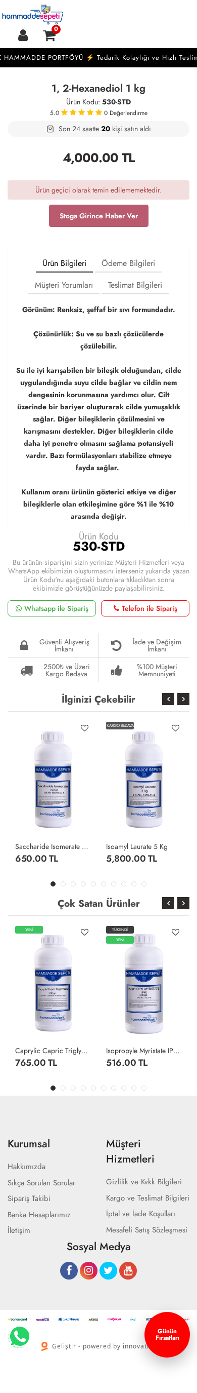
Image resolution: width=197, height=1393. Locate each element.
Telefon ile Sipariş (149, 608)
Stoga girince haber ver (99, 216)
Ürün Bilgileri (64, 263)
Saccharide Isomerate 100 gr (53, 846)
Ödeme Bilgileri (128, 263)
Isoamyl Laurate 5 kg (137, 846)
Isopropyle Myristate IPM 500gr (144, 1051)
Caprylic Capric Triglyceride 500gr (53, 1051)
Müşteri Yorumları (64, 285)
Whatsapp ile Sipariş (56, 608)
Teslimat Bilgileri (135, 285)
